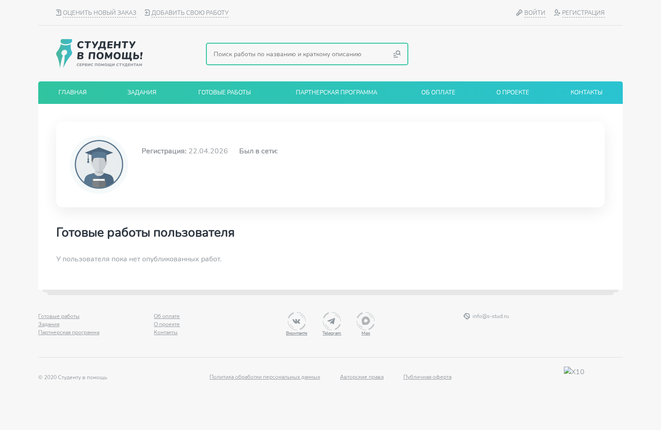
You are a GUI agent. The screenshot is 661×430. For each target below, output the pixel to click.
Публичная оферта (427, 377)
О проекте (167, 324)
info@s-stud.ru (491, 316)
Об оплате (167, 316)
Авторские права (362, 377)
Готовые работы (59, 316)
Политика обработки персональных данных (265, 377)
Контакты (166, 332)
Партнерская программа (68, 332)
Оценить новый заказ (99, 13)
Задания (48, 324)
